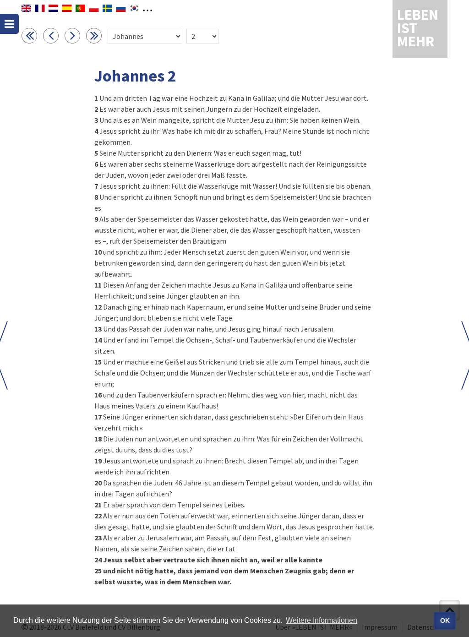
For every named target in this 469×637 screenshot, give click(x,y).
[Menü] (9, 24)
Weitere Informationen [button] (321, 620)
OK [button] (445, 620)
